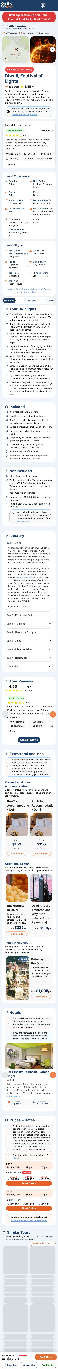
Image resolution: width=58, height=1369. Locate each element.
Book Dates (29, 1183)
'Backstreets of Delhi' (26, 577)
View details (17, 853)
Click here (18, 1158)
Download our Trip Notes (24, 114)
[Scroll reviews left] (5, 714)
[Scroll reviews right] (53, 714)
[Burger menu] (51, 5)
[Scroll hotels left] (5, 1075)
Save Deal (12, 1365)
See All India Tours (41, 1243)
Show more (23, 521)
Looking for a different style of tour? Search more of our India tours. (29, 290)
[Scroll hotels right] (53, 1075)
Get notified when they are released (29, 1220)
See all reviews (29, 739)
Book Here (46, 1357)
